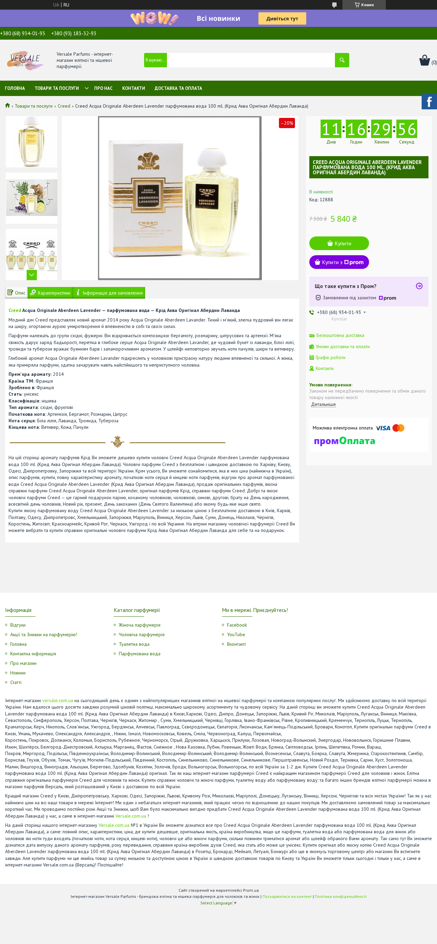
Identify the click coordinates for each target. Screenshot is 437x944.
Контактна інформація (33, 654)
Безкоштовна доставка (340, 335)
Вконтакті (236, 644)
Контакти (133, 88)
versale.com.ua (57, 700)
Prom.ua (251, 890)
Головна (15, 88)
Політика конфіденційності (341, 896)
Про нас (103, 88)
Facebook (237, 625)
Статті (16, 682)
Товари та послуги (56, 88)
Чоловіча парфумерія (142, 634)
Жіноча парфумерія (139, 625)
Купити (343, 243)
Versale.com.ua (130, 816)
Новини (18, 673)
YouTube (236, 634)
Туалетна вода (134, 644)
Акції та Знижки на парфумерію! (43, 634)
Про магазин (23, 663)
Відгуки (18, 625)
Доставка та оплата (178, 88)
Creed (64, 106)
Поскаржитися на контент (287, 896)
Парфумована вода (139, 654)
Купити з (332, 262)
